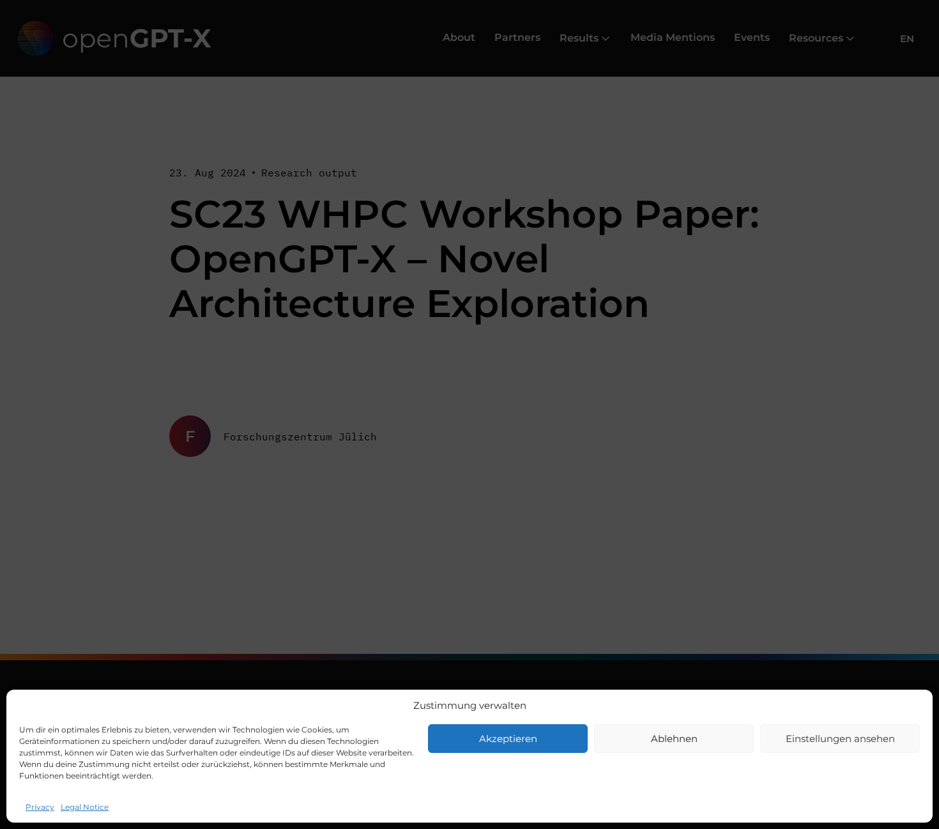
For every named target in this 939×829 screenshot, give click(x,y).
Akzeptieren (508, 738)
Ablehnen (674, 738)
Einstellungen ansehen (840, 738)
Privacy (40, 807)
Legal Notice (85, 807)
